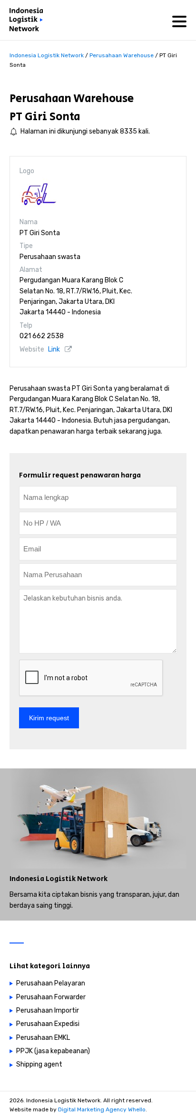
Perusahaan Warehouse (72, 98)
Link (54, 349)
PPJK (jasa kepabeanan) (53, 1051)
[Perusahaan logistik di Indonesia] (29, 21)
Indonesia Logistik (43, 879)
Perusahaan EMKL (43, 1038)
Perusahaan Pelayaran (50, 983)
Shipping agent (39, 1064)
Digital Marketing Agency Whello (102, 1109)
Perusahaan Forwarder (51, 997)
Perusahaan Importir (47, 1010)
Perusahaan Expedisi (47, 1024)
